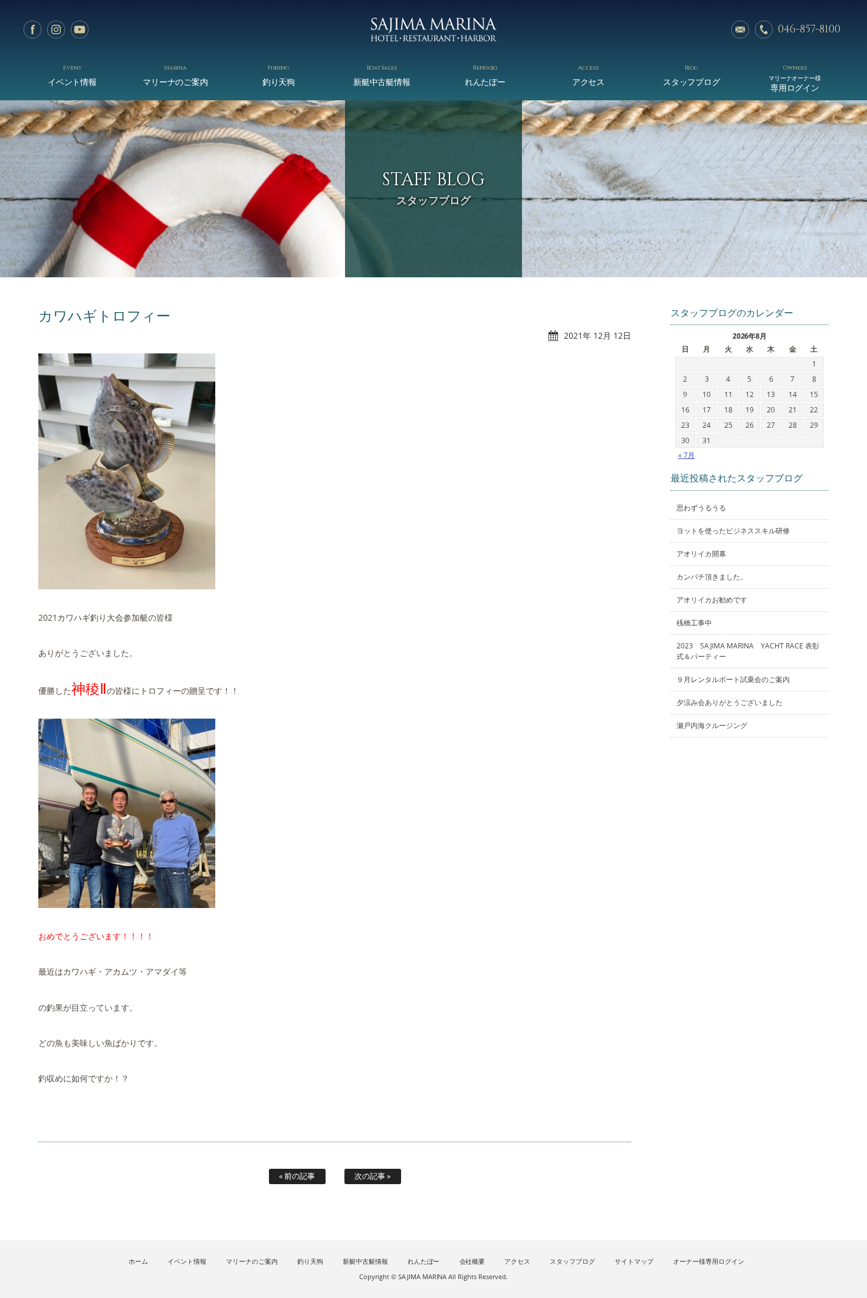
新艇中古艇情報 (382, 75)
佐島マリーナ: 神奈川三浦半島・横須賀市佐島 (433, 29)
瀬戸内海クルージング (711, 725)
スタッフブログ (692, 75)
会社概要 (472, 1261)
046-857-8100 (809, 29)
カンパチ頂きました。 (711, 577)
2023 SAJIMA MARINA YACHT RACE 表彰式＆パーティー (747, 651)
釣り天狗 (278, 75)
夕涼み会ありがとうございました (729, 702)
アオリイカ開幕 (701, 554)
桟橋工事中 (694, 623)
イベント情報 (72, 75)
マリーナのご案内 (176, 75)
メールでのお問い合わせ (740, 29)
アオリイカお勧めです (711, 600)
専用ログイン (795, 78)
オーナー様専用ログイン (708, 1261)
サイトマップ (634, 1261)
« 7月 (686, 455)
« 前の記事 (297, 1176)
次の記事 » (372, 1176)
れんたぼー (485, 75)
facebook (32, 29)
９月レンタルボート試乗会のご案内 (733, 679)
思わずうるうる (701, 508)
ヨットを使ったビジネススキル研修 (733, 531)
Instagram (56, 29)
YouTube (79, 29)
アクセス (588, 75)
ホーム (138, 1261)
